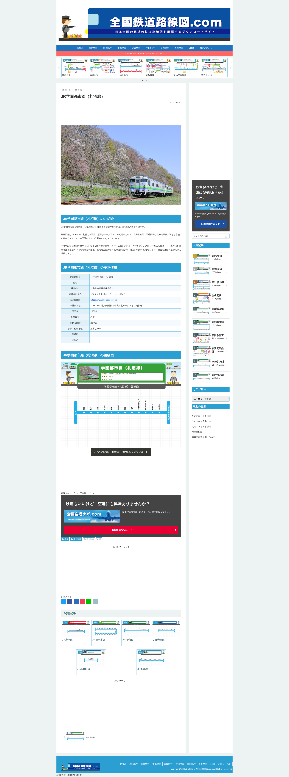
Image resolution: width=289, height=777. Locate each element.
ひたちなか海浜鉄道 (201, 421)
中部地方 (156, 764)
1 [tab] (142, 80)
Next (230, 67)
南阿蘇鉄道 (197, 432)
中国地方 (180, 764)
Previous (58, 67)
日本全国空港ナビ (121, 530)
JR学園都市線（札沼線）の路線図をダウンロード (121, 452)
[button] (226, 237)
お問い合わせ (224, 764)
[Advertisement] (121, 112)
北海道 (123, 764)
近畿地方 (168, 764)
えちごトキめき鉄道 (201, 426)
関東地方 (145, 764)
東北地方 (133, 764)
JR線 (66, 539)
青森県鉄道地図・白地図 (203, 437)
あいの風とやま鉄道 (201, 416)
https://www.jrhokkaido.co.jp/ (103, 300)
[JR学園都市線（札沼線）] (76, 601)
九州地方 (203, 764)
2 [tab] (146, 80)
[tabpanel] (74, 67)
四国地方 (191, 764)
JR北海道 (77, 539)
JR (100, 539)
